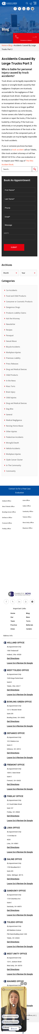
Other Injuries (11, 431)
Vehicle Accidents (13, 448)
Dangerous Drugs (13, 307)
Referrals (29, 625)
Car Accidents (11, 290)
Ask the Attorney (13, 318)
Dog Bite (9, 409)
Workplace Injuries (13, 352)
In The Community (13, 465)
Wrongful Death (12, 442)
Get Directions (13, 658)
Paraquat (10, 335)
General (9, 414)
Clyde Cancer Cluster (14, 459)
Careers (29, 629)
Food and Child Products (16, 296)
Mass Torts (10, 386)
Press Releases (12, 363)
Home (4, 45)
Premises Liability (13, 358)
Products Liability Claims (16, 313)
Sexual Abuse (11, 341)
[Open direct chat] (22, 983)
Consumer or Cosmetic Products (19, 301)
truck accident (18, 149)
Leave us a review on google (20, 663)
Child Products (12, 375)
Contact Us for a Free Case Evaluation (19, 490)
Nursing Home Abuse (14, 426)
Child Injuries (11, 397)
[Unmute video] (14, 1005)
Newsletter (10, 324)
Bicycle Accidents (13, 346)
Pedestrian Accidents (14, 437)
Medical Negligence (14, 420)
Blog (10, 45)
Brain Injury (10, 392)
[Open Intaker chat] (23, 1033)
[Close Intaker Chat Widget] (25, 983)
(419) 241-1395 (31, 3)
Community (10, 471)
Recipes (9, 330)
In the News (11, 380)
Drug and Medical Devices (16, 369)
